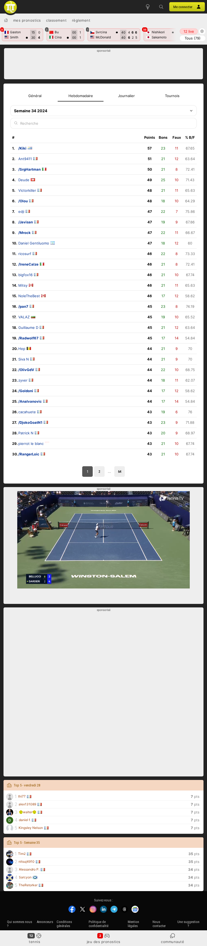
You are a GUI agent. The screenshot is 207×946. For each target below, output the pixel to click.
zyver (22, 380)
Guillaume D (28, 327)
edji (21, 211)
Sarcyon (25, 877)
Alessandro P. (29, 869)
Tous (193, 38)
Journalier (126, 96)
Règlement (81, 20)
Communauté (172, 942)
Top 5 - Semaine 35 (27, 843)
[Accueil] (6, 20)
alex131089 (27, 804)
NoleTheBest (29, 296)
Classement (56, 20)
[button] (161, 6)
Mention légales (133, 924)
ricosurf (24, 254)
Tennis (34, 942)
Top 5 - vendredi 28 (27, 785)
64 (119, 471)
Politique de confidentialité (98, 924)
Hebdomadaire (80, 96)
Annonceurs (45, 922)
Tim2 (22, 854)
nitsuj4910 (26, 861)
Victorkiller (27, 190)
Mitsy (22, 285)
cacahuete (27, 412)
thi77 (22, 796)
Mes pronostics (27, 20)
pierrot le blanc (31, 443)
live (189, 31)
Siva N (23, 359)
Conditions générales (64, 924)
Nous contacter (159, 924)
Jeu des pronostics (103, 942)
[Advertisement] (103, 65)
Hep (21, 348)
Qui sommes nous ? (19, 924)
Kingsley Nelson (31, 828)
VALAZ (24, 317)
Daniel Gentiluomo (33, 243)
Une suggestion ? (188, 924)
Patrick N (25, 433)
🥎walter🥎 (27, 812)
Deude (23, 180)
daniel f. (24, 820)
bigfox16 (25, 275)
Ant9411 (25, 159)
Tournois (172, 96)
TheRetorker (28, 885)
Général (35, 96)
